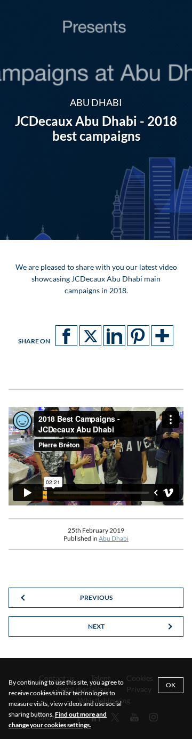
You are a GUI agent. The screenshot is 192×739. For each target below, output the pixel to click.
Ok (170, 685)
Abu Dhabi (114, 538)
